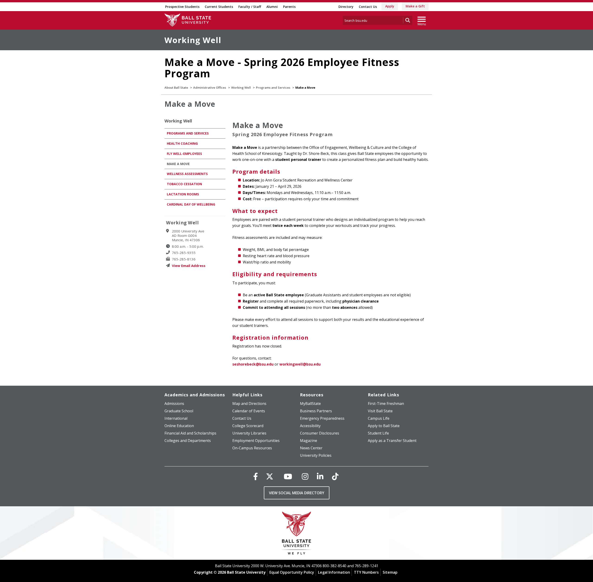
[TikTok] (335, 476)
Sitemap (390, 572)
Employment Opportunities (256, 440)
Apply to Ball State (384, 425)
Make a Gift (415, 6)
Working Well (192, 40)
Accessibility (310, 425)
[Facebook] (255, 476)
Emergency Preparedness (322, 418)
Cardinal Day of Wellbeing (191, 204)
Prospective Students (182, 6)
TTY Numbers (366, 572)
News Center (311, 448)
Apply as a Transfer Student (392, 440)
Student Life (378, 433)
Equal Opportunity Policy (291, 572)
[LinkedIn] (320, 476)
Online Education (179, 425)
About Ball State (176, 87)
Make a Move (178, 164)
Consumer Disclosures (319, 433)
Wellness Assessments (187, 174)
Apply (389, 6)
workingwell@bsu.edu (300, 364)
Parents (289, 6)
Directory (345, 6)
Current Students (219, 6)
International (175, 418)
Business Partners (316, 410)
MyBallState (310, 403)
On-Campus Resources (252, 448)
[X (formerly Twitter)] (269, 476)
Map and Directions (249, 403)
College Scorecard (247, 425)
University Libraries (249, 433)
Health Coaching (182, 143)
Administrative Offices (209, 87)
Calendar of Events (248, 410)
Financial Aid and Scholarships (190, 433)
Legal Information (334, 572)
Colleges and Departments (187, 440)
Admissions (174, 403)
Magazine (308, 440)
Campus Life (378, 418)
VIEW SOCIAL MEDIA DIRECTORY (296, 492)
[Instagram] (305, 476)
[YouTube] (288, 476)
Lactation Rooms (183, 194)
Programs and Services (273, 87)
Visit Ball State (380, 410)
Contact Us (368, 6)
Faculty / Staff (249, 6)
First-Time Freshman (386, 403)
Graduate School (178, 410)
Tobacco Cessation (184, 184)
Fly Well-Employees (184, 153)
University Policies (315, 455)
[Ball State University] (296, 534)
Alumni (272, 6)
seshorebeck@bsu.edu (253, 364)
